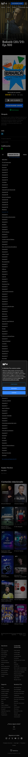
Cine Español (4, 652)
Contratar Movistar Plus (19, 697)
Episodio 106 (5, 199)
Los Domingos (17, 654)
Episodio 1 (4, 455)
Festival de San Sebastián (19, 671)
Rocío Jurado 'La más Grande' (20, 668)
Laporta (4, 276)
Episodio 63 (5, 304)
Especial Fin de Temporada (8, 189)
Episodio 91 (4, 234)
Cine (8, 7)
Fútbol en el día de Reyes (8, 336)
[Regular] (10, 94)
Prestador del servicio (7, 743)
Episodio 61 (4, 309)
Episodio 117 (5, 172)
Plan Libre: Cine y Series (19, 703)
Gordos (4, 328)
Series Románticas (5, 668)
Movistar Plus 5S (17, 679)
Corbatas (4, 182)
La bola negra (17, 652)
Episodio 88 (5, 241)
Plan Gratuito (17, 707)
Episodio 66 (5, 296)
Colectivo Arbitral (6, 400)
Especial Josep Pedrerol (8, 321)
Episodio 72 (4, 281)
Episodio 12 (4, 428)
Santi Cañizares (6, 408)
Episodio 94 (4, 227)
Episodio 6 (4, 443)
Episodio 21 (4, 405)
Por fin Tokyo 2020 (19, 599)
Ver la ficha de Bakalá (14, 157)
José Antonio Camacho (7, 291)
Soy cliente (15, 100)
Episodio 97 (4, 219)
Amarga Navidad (17, 656)
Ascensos (4, 167)
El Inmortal (16, 658)
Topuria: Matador (4, 705)
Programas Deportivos (18, 675)
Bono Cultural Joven (18, 711)
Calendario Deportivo (5, 711)
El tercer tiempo (18, 551)
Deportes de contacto (5, 707)
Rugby (2, 703)
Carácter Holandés (7, 415)
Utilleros (4, 269)
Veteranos (4, 314)
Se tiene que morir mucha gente (19, 661)
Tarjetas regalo (17, 714)
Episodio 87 (4, 244)
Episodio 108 (5, 194)
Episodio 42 (5, 356)
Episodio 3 (4, 450)
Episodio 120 (5, 165)
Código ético (16, 695)
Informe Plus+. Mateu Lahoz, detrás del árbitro (7, 600)
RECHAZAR (14, 388)
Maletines (4, 209)
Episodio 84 (5, 251)
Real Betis (4, 358)
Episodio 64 (5, 301)
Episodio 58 (5, 316)
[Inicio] (4, 3)
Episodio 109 (5, 192)
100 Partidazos (5, 232)
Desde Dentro (5, 351)
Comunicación (17, 716)
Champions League (5, 689)
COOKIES (14, 745)
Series (3, 7)
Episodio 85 (5, 249)
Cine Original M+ (4, 650)
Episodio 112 (5, 184)
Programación (4, 714)
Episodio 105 (5, 202)
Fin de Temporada (6, 162)
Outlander (16, 664)
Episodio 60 (5, 311)
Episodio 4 (4, 448)
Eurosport (3, 709)
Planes (15, 705)
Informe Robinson (6, 503)
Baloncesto (3, 699)
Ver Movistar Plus (17, 687)
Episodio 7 (4, 440)
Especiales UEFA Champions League (6, 551)
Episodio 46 (5, 346)
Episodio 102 (5, 207)
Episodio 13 (4, 425)
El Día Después (4, 695)
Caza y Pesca (16, 677)
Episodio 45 (5, 348)
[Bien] (12, 94)
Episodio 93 (4, 229)
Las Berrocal (16, 666)
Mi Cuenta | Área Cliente (19, 691)
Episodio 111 (4, 187)
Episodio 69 (4, 289)
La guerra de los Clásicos (8, 239)
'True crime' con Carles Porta (20, 669)
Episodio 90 (5, 237)
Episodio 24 (4, 398)
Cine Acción (3, 656)
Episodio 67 (4, 294)
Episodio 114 (5, 179)
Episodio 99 (5, 214)
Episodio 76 (4, 271)
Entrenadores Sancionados (8, 217)
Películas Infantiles (5, 662)
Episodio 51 (4, 333)
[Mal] (8, 94)
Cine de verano (4, 660)
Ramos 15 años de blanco (8, 445)
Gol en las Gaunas (6, 197)
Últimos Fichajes (18, 624)
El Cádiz (4, 438)
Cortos (2, 658)
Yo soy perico (4, 624)
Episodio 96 (4, 222)
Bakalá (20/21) (13, 154)
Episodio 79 (4, 264)
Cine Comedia (4, 654)
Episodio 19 (4, 410)
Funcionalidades (17, 689)
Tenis (2, 701)
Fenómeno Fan (5, 284)
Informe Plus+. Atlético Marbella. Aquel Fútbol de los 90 (7, 527)
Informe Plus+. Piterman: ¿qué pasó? (20, 576)
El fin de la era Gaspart (7, 430)
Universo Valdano (19, 503)
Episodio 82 (4, 256)
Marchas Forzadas (6, 452)
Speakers (4, 224)
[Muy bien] (13, 94)
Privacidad (22, 743)
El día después (18, 526)
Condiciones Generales (19, 693)
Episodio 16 (4, 418)
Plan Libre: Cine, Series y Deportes (19, 700)
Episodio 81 (4, 259)
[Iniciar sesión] (25, 3)
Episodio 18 (4, 413)
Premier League (4, 693)
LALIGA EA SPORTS (5, 691)
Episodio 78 (4, 266)
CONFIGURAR (14, 384)
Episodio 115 (5, 177)
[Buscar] (9, 3)
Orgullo (2, 676)
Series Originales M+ (5, 666)
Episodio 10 (4, 433)
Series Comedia (4, 670)
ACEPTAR (14, 392)
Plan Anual (16, 709)
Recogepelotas (5, 261)
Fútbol (14, 7)
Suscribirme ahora (17, 3)
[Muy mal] (6, 94)
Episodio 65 (5, 299)
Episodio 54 (5, 326)
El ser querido (17, 650)
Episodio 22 (5, 403)
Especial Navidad (6, 341)
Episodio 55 (5, 323)
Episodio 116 (5, 174)
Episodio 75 (4, 274)
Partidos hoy (3, 713)
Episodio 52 (5, 331)
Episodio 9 (4, 435)
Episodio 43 (5, 353)
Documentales (4, 672)
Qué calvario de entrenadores (9, 246)
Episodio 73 (4, 279)
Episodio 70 (5, 286)
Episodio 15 (4, 420)
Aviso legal (16, 743)
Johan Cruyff (5, 254)
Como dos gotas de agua (8, 306)
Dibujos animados (17, 673)
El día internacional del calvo (9, 423)
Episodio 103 (5, 204)
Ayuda (14, 729)
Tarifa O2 (16, 713)
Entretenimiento (4, 674)
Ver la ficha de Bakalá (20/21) (9, 459)
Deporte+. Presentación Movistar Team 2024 (6, 576)
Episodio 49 (4, 338)
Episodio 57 (4, 318)
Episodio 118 (5, 169)
